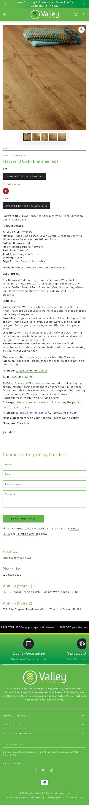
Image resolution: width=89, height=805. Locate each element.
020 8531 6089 (67, 412)
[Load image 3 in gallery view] (44, 137)
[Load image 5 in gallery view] (61, 137)
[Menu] (4, 14)
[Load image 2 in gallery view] (36, 137)
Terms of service (74, 797)
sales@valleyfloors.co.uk (32, 370)
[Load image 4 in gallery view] (53, 137)
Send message (23, 518)
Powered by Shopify (16, 797)
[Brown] (6, 191)
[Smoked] (13, 191)
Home (5, 148)
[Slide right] (83, 4)
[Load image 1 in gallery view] (27, 137)
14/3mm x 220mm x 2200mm (24, 176)
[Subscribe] (84, 744)
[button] (75, 14)
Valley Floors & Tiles (14, 155)
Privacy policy (55, 797)
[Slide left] (5, 4)
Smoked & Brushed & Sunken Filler (26, 205)
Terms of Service (27, 533)
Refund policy (37, 797)
